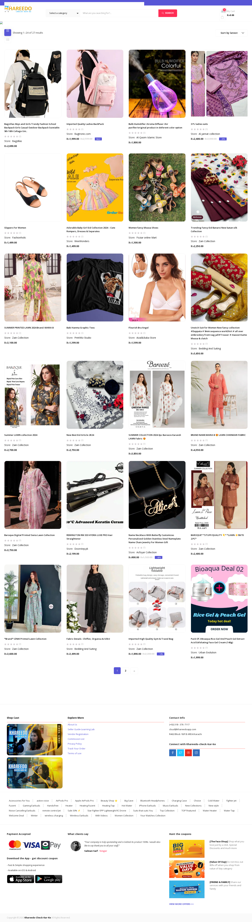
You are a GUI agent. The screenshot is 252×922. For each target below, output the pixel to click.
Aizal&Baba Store (146, 337)
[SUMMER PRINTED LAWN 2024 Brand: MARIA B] (32, 288)
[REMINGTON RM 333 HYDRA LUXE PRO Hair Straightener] (95, 495)
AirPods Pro (62, 800)
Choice (197, 800)
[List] (7, 39)
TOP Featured (189, 810)
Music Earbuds (170, 805)
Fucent (12, 805)
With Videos (101, 815)
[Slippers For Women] (32, 187)
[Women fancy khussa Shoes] (157, 187)
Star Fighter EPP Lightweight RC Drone (106, 810)
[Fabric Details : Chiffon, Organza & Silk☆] (95, 599)
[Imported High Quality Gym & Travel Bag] (157, 599)
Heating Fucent (87, 805)
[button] (63, 13)
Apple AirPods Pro (84, 800)
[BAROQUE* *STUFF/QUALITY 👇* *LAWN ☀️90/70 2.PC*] (219, 495)
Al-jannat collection (209, 133)
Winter (34, 815)
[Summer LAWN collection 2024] (32, 395)
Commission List (76, 738)
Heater (69, 805)
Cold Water (213, 800)
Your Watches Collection (152, 815)
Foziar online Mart (146, 237)
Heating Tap (108, 805)
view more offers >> (181, 904)
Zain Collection (207, 241)
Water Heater (210, 810)
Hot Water (127, 805)
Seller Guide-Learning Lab (81, 729)
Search (169, 13)
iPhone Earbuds (147, 805)
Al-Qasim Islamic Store (149, 137)
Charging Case (179, 800)
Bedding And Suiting (210, 348)
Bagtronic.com (82, 133)
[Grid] (7, 32)
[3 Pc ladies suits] (219, 84)
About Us (72, 724)
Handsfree (52, 805)
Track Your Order (76, 748)
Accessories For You (19, 800)
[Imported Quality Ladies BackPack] (95, 84)
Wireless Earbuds (79, 815)
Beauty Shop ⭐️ (109, 800)
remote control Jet (51, 810)
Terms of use (74, 753)
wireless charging (54, 815)
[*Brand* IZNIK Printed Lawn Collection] (32, 599)
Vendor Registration (78, 734)
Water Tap (229, 810)
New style (214, 805)
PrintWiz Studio (82, 337)
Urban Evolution (207, 652)
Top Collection (167, 810)
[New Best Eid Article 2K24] (95, 395)
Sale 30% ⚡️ (74, 810)
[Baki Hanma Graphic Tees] (95, 288)
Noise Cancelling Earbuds (22, 810)
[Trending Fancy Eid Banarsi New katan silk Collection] (219, 187)
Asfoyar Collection (146, 552)
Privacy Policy (75, 743)
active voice (43, 800)
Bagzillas (17, 141)
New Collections (193, 805)
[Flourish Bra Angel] (157, 288)
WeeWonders (81, 241)
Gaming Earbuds (31, 805)
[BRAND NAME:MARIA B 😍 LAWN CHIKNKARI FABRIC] (219, 395)
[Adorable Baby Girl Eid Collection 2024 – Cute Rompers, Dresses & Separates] (95, 187)
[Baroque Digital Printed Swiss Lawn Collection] (32, 495)
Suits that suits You (143, 810)
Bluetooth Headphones (152, 800)
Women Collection (124, 815)
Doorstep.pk (81, 548)
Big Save (128, 800)
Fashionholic (19, 237)
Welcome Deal (16, 815)
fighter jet (231, 800)
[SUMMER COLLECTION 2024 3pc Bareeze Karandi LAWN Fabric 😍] (157, 395)
